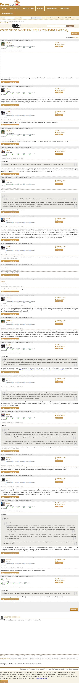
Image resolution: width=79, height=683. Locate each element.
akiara (8, 218)
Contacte (40, 669)
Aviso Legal (47, 669)
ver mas (59, 46)
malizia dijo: (3, 191)
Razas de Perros (28, 8)
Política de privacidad (58, 669)
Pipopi (3, 281)
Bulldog (20, 658)
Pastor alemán (14, 658)
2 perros (61, 220)
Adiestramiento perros (35, 655)
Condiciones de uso (72, 669)
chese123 (8, 111)
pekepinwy (9, 43)
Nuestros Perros (15, 8)
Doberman (63, 658)
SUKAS (8, 180)
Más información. (42, 678)
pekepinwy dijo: (4, 161)
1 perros (61, 44)
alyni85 (8, 414)
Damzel (73, 37)
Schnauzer (47, 658)
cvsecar (8, 579)
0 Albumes (61, 42)
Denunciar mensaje (12, 82)
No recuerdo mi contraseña (49, 18)
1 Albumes (61, 88)
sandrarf (77, 37)
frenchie (39, 310)
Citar (3, 82)
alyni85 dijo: (3, 514)
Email (2, 18)
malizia (8, 150)
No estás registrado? (67, 18)
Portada (4, 8)
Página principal (3, 21)
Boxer (35, 658)
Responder (74, 33)
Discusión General (20, 21)
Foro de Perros (64, 8)
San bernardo (41, 658)
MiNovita (8, 89)
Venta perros (26, 655)
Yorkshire (31, 658)
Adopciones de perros (46, 655)
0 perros (61, 113)
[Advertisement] (15, 64)
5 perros (61, 90)
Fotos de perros (51, 8)
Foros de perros (11, 21)
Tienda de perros (7, 13)
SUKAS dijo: (3, 425)
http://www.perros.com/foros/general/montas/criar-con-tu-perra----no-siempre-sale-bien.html (43, 370)
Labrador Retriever (71, 658)
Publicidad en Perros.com (28, 669)
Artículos (40, 8)
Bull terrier (25, 658)
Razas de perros (9, 655)
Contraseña (18, 18)
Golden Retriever (56, 658)
